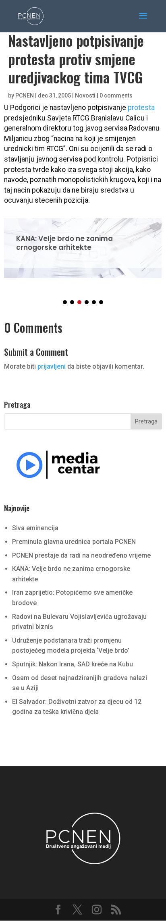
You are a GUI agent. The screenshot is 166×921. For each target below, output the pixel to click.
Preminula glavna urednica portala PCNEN (74, 542)
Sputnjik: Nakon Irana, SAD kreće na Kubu (72, 664)
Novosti (85, 95)
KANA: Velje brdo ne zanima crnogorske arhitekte (83, 243)
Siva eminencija (35, 528)
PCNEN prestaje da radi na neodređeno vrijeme (81, 555)
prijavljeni (51, 366)
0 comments (116, 95)
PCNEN (24, 95)
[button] (65, 302)
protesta (141, 108)
